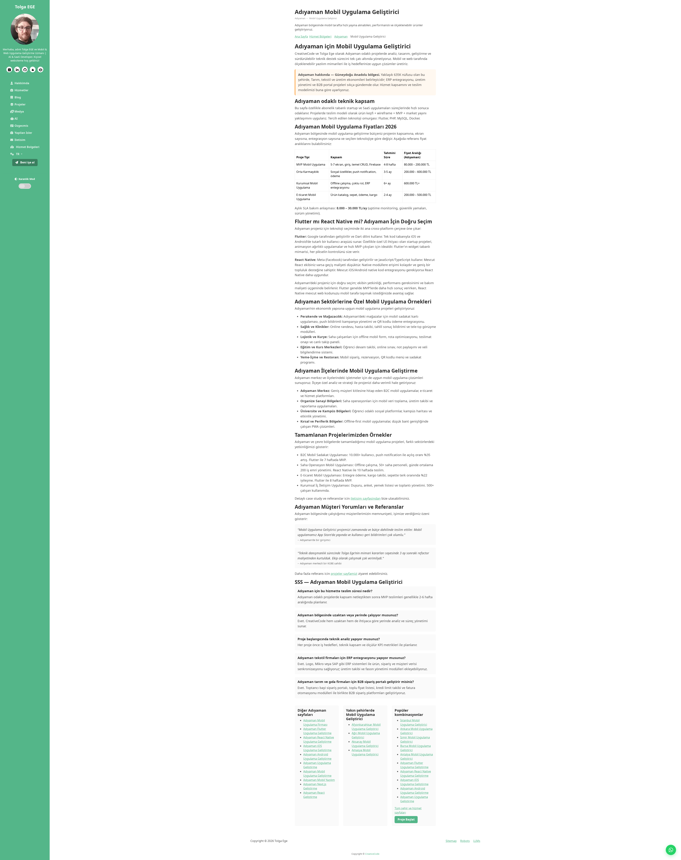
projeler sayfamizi (344, 573)
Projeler (20, 104)
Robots (465, 841)
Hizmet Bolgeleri (27, 147)
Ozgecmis (21, 126)
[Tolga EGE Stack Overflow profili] (32, 69)
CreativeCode (372, 853)
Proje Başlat (406, 819)
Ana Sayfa (301, 36)
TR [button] (17, 154)
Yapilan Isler (23, 133)
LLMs (476, 841)
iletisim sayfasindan (366, 498)
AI (16, 119)
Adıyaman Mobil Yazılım (319, 780)
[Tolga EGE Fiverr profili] (9, 69)
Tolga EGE (25, 7)
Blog (18, 97)
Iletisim (20, 140)
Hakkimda (22, 83)
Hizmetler (21, 90)
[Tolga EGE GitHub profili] (25, 69)
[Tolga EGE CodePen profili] (40, 69)
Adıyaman (341, 36)
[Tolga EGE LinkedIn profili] (17, 69)
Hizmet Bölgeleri (320, 36)
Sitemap (451, 841)
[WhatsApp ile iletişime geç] (671, 850)
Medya (19, 111)
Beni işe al (27, 162)
